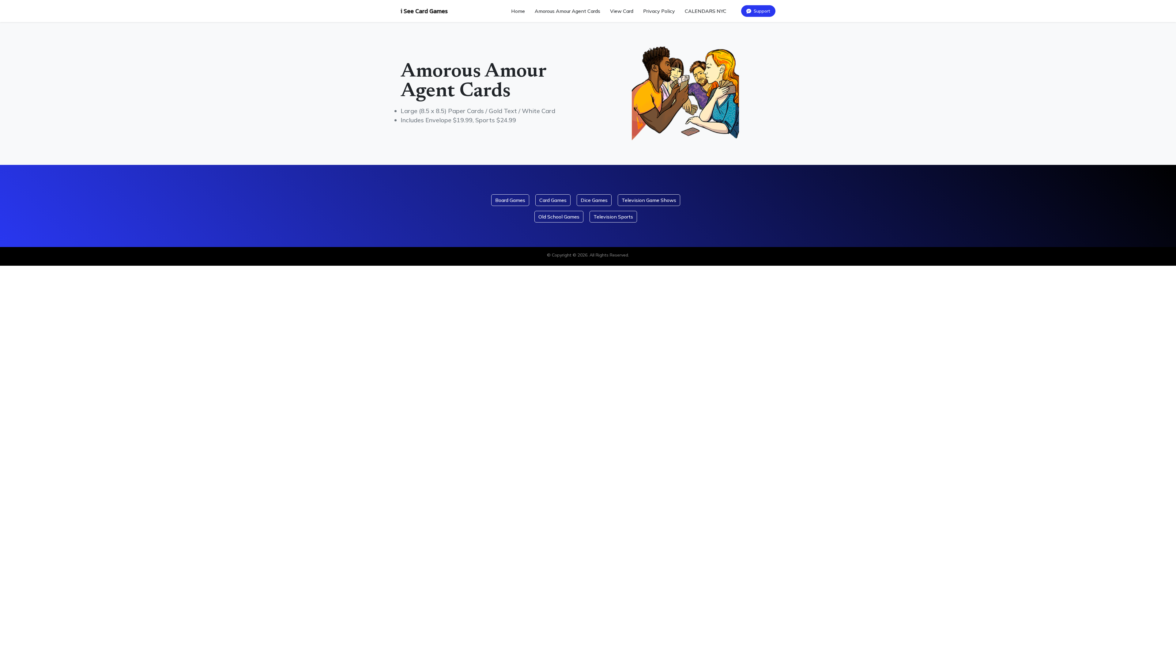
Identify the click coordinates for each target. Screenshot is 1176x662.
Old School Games (558, 217)
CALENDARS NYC (705, 11)
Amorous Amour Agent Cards (567, 11)
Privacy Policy (659, 11)
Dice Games (594, 200)
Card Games (553, 200)
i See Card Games (424, 11)
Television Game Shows (649, 200)
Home (518, 11)
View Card (621, 11)
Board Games (510, 200)
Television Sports (613, 217)
